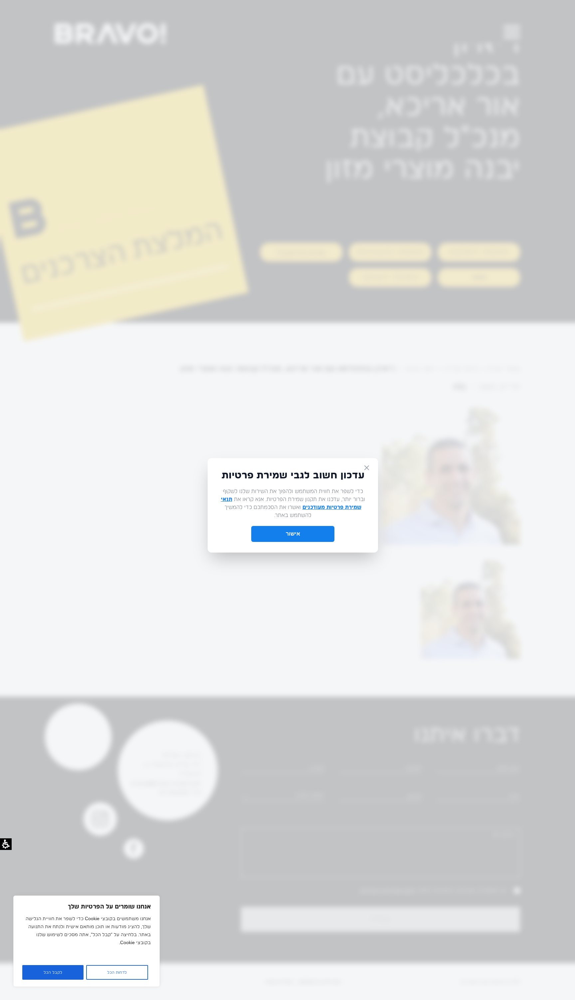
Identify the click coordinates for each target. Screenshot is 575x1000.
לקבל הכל (53, 972)
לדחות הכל (117, 972)
